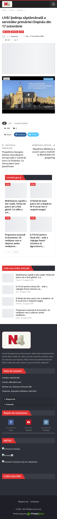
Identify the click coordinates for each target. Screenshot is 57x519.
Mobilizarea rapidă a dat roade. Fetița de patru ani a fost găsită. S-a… (35, 276)
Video (7, 32)
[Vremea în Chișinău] (11, 449)
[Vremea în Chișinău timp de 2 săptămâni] (19, 462)
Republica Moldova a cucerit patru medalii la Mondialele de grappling (43, 153)
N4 (14, 514)
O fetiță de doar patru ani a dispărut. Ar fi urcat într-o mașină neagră (35, 299)
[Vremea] (7, 455)
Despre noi (10, 399)
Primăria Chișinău (21, 123)
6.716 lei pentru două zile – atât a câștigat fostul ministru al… (31, 287)
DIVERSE (14, 32)
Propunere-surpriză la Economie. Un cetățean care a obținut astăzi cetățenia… (33, 312)
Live (10, 123)
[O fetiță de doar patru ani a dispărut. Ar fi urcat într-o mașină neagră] (41, 190)
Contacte (10, 404)
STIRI (21, 32)
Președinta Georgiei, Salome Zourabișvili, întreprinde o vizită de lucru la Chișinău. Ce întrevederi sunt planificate (14, 159)
